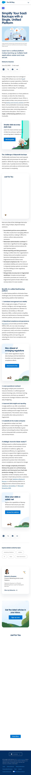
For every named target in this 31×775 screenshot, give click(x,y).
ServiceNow (12, 486)
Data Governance (21, 556)
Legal (4, 766)
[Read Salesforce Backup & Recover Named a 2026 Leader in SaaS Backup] (15, 725)
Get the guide (9, 139)
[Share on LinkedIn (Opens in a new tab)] (3, 69)
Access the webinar (13, 512)
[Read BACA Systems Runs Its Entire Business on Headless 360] (15, 653)
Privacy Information (20, 766)
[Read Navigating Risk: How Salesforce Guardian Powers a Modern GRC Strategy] (9, 207)
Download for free (12, 366)
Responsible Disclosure (7, 769)
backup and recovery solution (15, 102)
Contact (20, 769)
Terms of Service (10, 766)
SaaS (23, 79)
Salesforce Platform (9, 552)
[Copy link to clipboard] (17, 69)
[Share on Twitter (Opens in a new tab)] (8, 69)
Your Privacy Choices (20, 771)
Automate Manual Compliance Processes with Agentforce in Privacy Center (15, 687)
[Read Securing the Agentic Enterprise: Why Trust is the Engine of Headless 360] (15, 702)
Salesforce (5, 486)
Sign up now (15, 617)
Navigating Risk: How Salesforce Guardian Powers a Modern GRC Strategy (14, 213)
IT (3, 8)
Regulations (5, 324)
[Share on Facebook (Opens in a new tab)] (12, 69)
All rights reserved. (21, 759)
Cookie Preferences (7, 771)
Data (11, 556)
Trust (15, 769)
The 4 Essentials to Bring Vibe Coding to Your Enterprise (15, 196)
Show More (15, 736)
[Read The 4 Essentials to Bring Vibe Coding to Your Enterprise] (9, 191)
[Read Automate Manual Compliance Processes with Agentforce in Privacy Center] (15, 676)
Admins (20, 552)
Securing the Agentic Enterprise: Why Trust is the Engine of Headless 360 (15, 711)
